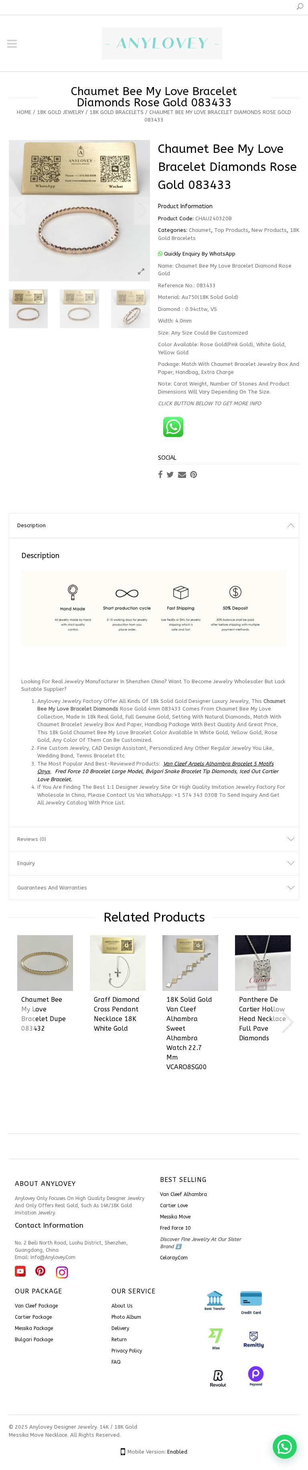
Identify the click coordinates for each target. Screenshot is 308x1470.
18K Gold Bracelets (116, 112)
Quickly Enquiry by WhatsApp (198, 254)
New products (269, 230)
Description (31, 525)
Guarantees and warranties (52, 888)
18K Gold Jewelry (60, 112)
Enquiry (26, 863)
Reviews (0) (31, 839)
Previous (17, 211)
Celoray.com (174, 1258)
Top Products (231, 230)
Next (142, 211)
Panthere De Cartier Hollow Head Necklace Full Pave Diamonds (262, 1019)
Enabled (177, 1452)
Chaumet (200, 230)
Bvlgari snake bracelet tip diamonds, (192, 771)
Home (24, 112)
